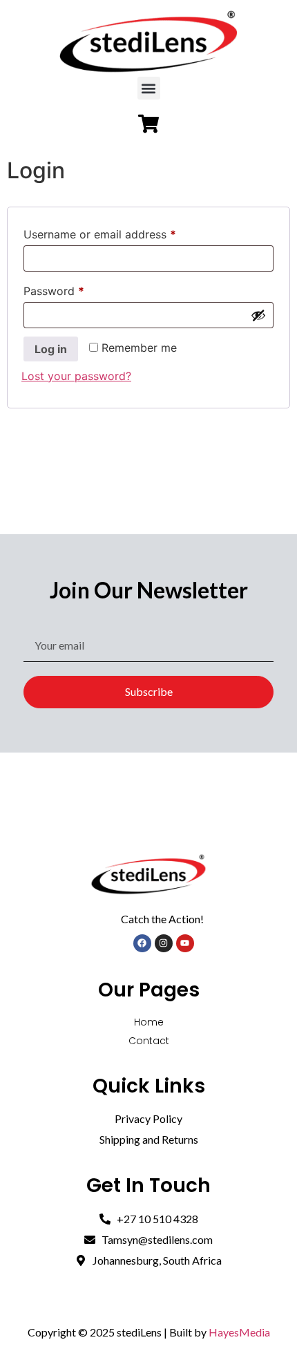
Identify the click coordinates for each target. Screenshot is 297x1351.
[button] (148, 88)
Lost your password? (76, 376)
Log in (51, 349)
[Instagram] (164, 943)
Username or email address (122, 232)
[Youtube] (185, 943)
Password (76, 289)
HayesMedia (239, 1332)
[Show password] (258, 315)
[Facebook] (142, 943)
